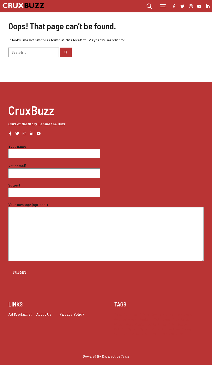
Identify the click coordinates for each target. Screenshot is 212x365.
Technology (171, 329)
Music (139, 324)
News (162, 324)
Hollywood (162, 319)
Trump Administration (132, 334)
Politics (120, 329)
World (184, 334)
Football (145, 319)
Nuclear (183, 324)
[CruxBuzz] (23, 6)
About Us (43, 314)
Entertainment (125, 319)
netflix (151, 324)
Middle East (123, 324)
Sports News (150, 329)
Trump (187, 329)
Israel (185, 319)
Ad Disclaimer (20, 314)
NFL (172, 324)
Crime (144, 314)
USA (155, 334)
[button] (149, 6)
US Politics (169, 334)
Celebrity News (126, 314)
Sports (133, 329)
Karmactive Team (115, 356)
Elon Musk (183, 314)
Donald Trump (162, 314)
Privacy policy (71, 314)
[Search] (66, 52)
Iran (176, 319)
